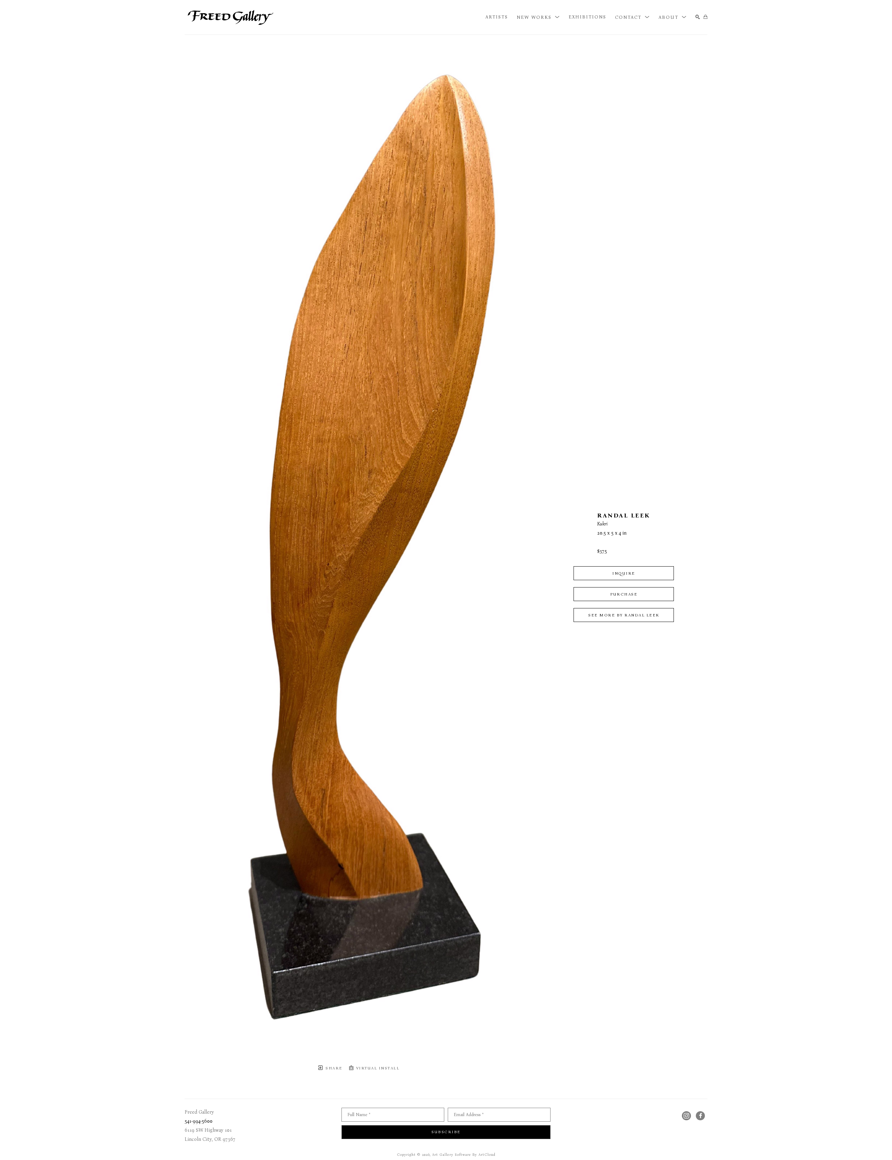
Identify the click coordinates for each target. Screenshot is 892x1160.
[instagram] (686, 1115)
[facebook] (700, 1115)
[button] (538, 17)
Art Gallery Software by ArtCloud (463, 1155)
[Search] (697, 17)
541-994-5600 (199, 1121)
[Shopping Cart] (705, 17)
